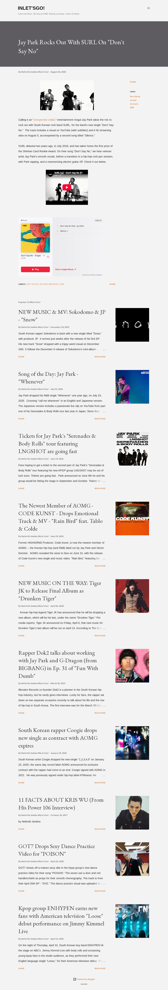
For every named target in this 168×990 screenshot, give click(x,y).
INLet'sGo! (31, 8)
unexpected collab (44, 119)
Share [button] (133, 82)
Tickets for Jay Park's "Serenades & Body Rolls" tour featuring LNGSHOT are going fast (57, 443)
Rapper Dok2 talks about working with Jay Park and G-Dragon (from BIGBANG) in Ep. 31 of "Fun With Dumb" (58, 664)
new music (134, 104)
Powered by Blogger (85, 979)
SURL (132, 107)
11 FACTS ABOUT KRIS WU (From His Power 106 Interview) (61, 803)
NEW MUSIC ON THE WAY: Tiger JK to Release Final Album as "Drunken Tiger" (59, 590)
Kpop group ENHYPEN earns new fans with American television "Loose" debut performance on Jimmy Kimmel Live (61, 919)
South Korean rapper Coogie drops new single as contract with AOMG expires (58, 737)
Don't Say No (135, 96)
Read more (100, 357)
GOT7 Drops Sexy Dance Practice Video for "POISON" (56, 850)
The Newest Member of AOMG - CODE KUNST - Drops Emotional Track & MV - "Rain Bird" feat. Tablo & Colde (60, 517)
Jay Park (133, 100)
